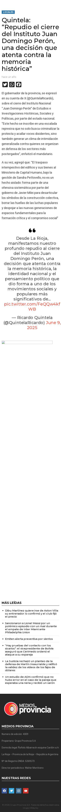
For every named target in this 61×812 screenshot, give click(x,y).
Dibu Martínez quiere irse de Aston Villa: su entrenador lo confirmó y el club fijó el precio (31, 613)
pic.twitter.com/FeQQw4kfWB (32, 307)
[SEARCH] (58, 2)
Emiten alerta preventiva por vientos (29, 638)
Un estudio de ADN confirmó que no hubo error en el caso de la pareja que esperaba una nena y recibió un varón (30, 679)
